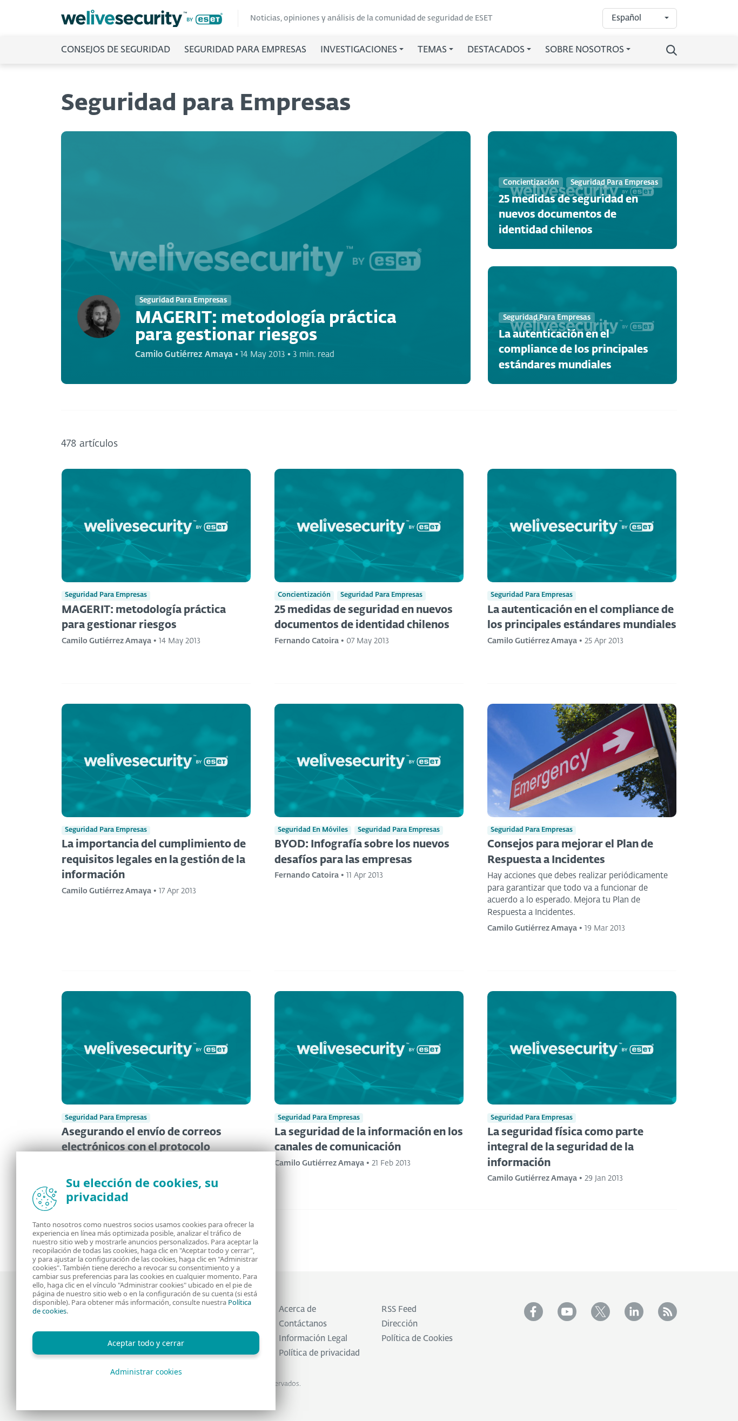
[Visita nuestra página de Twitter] (600, 1311)
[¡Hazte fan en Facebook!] (533, 1311)
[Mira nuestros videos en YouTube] (567, 1311)
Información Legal (313, 1339)
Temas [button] (432, 50)
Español (626, 18)
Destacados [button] (496, 50)
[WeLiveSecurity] (149, 19)
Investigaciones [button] (358, 50)
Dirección (399, 1324)
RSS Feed (399, 1309)
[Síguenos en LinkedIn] (634, 1311)
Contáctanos (303, 1324)
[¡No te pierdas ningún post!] (667, 1311)
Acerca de (297, 1309)
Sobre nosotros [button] (584, 50)
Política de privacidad (319, 1353)
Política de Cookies (417, 1339)
